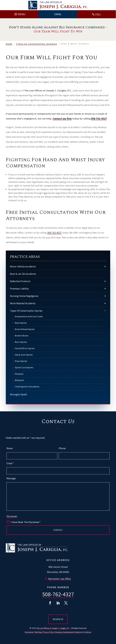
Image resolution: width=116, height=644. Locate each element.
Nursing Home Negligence (24, 296)
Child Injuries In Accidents (27, 387)
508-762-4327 (99, 118)
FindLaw (88, 632)
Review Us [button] (58, 619)
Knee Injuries (21, 361)
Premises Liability (19, 288)
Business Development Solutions (68, 632)
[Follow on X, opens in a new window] (66, 603)
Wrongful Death (18, 394)
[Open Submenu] (105, 266)
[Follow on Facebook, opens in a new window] (50, 603)
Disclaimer (12, 516)
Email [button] (58, 14)
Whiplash (19, 380)
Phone (62, 448)
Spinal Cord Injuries (24, 367)
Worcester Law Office (59, 578)
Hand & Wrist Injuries (25, 348)
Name (10, 448)
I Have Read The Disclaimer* (25, 522)
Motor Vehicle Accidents (23, 266)
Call (98, 14)
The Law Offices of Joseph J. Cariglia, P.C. (53, 628)
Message (11, 478)
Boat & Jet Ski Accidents (23, 273)
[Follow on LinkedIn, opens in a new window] (58, 603)
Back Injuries (21, 323)
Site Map (38, 632)
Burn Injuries (21, 342)
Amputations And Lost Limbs (29, 316)
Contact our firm (62, 118)
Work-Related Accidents (23, 303)
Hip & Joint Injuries (24, 355)
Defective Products (20, 281)
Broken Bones (21, 336)
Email (10, 463)
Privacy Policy (48, 632)
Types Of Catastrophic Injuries (26, 310)
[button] (19, 13)
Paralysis (19, 374)
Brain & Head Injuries (25, 329)
